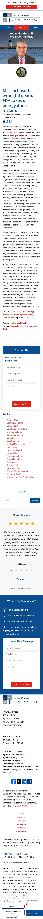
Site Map (21, 821)
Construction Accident (17, 429)
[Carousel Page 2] (16, 570)
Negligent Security (15, 450)
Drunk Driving (13, 441)
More (36, 27)
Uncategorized (13, 468)
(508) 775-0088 (18, 721)
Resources (11, 462)
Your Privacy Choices (18, 854)
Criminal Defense (14, 432)
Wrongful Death (19, 323)
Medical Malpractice (16, 444)
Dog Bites (11, 438)
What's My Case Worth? (21, 601)
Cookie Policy (10, 857)
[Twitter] (19, 781)
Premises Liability (15, 456)
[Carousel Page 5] (32, 570)
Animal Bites (12, 420)
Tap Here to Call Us (21, 6)
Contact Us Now (21, 404)
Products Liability (15, 459)
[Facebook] (13, 781)
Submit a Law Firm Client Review (22, 588)
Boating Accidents (15, 423)
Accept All (13, 907)
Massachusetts (17, 326)
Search (35, 500)
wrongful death (17, 135)
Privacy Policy (21, 831)
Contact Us (21, 27)
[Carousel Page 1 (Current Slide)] (11, 570)
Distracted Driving (15, 435)
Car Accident (12, 426)
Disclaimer (21, 817)
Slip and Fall (12, 465)
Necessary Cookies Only (13, 912)
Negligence (12, 447)
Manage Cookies (26, 857)
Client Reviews (21, 515)
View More (21, 579)
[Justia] (29, 781)
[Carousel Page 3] (21, 570)
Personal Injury (13, 453)
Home (7, 27)
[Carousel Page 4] (26, 570)
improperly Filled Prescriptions (21, 477)
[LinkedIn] (24, 781)
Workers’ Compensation (17, 471)
